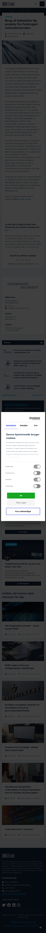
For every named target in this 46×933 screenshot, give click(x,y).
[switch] (36, 473)
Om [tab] (36, 425)
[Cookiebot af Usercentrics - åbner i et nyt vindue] (30, 418)
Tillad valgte (21, 503)
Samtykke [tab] (11, 425)
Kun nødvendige (23, 511)
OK (21, 496)
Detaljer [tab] (24, 425)
